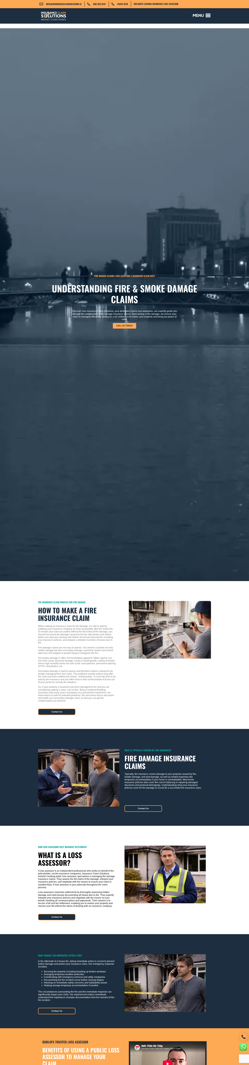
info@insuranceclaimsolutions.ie (64, 4)
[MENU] (201, 15)
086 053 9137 (99, 4)
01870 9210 (122, 4)
